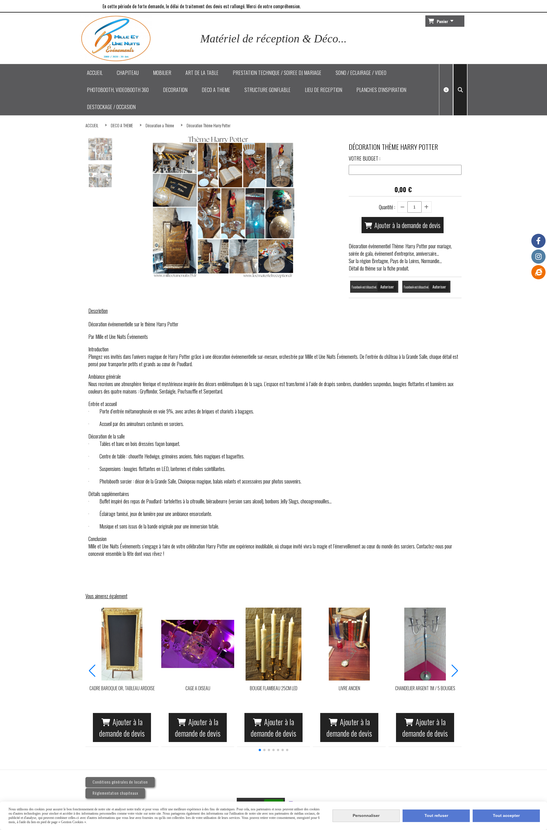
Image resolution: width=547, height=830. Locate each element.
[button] (260, 750)
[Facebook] (538, 241)
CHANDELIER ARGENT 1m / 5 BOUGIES (425, 688)
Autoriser (387, 287)
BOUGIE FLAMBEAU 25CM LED (273, 688)
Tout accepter (506, 815)
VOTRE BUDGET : (364, 158)
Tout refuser (436, 815)
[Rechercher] (460, 89)
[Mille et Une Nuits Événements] (538, 272)
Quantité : (387, 207)
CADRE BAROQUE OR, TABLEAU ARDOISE (122, 688)
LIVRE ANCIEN (349, 688)
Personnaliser (366, 815)
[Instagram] (538, 256)
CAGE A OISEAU (197, 688)
